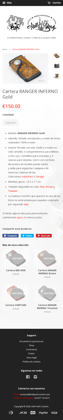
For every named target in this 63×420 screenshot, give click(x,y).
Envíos (31, 353)
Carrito (56, 2)
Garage (40, 176)
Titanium (13, 190)
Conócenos (31, 349)
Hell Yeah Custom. (40, 406)
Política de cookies (32, 361)
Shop (31, 345)
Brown (49, 186)
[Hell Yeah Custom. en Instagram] (35, 377)
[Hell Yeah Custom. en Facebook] (28, 377)
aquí (26, 204)
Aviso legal (31, 357)
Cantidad (8, 114)
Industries (27, 176)
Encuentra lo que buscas (31, 341)
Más (9, 2)
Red (42, 186)
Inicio (4, 49)
